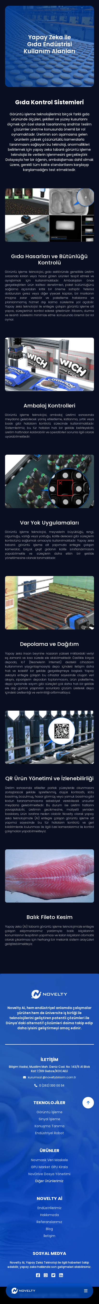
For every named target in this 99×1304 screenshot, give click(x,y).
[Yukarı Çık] (88, 1102)
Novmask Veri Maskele (49, 1160)
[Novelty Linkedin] (61, 1275)
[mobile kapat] (85, 1291)
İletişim (49, 1235)
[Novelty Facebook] (38, 1275)
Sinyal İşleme (49, 1119)
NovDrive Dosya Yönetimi (49, 1174)
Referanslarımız (49, 1221)
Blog (49, 1228)
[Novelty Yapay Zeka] (23, 1290)
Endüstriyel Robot (49, 1133)
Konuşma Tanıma (49, 1126)
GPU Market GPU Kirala (49, 1167)
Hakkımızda (49, 1214)
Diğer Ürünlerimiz (49, 1181)
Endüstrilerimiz (49, 1208)
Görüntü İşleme (49, 1112)
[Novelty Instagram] (46, 1275)
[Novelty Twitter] (53, 1275)
